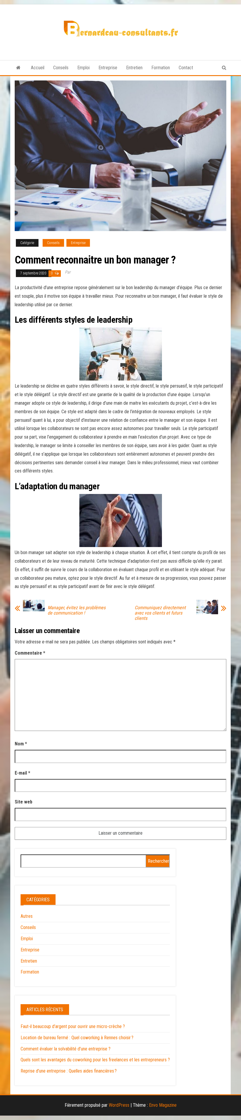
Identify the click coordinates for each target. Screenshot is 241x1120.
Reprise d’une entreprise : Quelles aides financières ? (69, 1071)
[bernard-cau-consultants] (18, 67)
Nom (21, 744)
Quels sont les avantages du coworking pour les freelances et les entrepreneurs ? (95, 1060)
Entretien (134, 67)
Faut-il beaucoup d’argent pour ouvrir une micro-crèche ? (73, 1026)
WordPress (119, 1105)
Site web (23, 802)
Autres (27, 916)
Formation (160, 67)
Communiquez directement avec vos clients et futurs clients (160, 613)
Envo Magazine (163, 1105)
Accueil (37, 67)
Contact (186, 67)
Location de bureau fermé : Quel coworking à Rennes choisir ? (77, 1037)
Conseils (60, 67)
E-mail (22, 773)
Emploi (83, 67)
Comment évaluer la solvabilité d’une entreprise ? (66, 1049)
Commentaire (30, 653)
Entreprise (107, 67)
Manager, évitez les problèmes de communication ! (77, 610)
